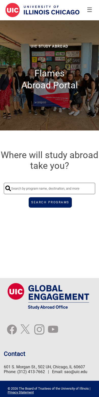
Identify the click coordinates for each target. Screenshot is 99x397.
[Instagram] (39, 331)
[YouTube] (53, 331)
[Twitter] (26, 331)
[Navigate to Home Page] (42, 10)
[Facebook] (12, 331)
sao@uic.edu (75, 371)
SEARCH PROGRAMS (50, 202)
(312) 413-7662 (31, 371)
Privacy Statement (21, 392)
